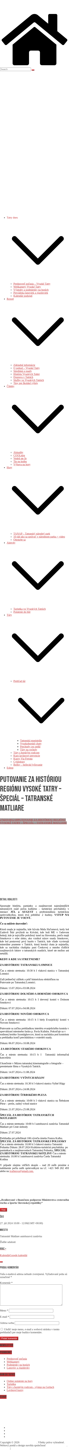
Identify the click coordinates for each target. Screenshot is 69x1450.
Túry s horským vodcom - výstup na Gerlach (30, 1387)
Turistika (11, 1384)
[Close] (1, 1261)
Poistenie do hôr (21, 611)
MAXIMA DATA (57, 1445)
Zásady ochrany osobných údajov (30, 1448)
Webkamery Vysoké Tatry (27, 286)
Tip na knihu (20, 461)
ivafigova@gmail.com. (22, 1171)
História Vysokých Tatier (26, 374)
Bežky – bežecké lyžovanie (27, 764)
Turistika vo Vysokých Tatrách (29, 608)
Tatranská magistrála (31, 740)
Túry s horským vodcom (26, 752)
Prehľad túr (19, 681)
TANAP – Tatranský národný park (31, 533)
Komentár (6, 1282)
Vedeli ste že (20, 458)
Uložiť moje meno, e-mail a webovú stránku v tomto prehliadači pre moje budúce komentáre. (29, 1331)
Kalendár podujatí (22, 295)
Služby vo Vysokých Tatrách (28, 380)
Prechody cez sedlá (30, 746)
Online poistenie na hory (20, 1381)
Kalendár (5, 1255)
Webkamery (13, 1361)
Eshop (10, 767)
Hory (9, 467)
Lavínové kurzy (15, 1390)
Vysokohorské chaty (31, 743)
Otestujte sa (19, 539)
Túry (9, 614)
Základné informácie (24, 365)
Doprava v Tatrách (23, 377)
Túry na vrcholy (28, 749)
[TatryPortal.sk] (34, 65)
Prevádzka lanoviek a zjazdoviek (30, 292)
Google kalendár (18, 1255)
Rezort (10, 298)
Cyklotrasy (19, 761)
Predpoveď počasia (17, 1358)
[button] (38, 280)
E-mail (4, 1316)
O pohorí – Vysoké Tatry (26, 368)
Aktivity (11, 542)
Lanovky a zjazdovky (18, 1367)
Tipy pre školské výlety (25, 383)
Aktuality (18, 452)
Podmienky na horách (18, 1364)
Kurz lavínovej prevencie (26, 755)
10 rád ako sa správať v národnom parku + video (39, 536)
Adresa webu (7, 1323)
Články (10, 386)
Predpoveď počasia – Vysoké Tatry (31, 283)
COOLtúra (19, 455)
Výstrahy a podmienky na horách (31, 289)
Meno (4, 1310)
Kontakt (4, 1448)
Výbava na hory (21, 464)
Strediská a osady (22, 371)
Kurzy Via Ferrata (22, 758)
